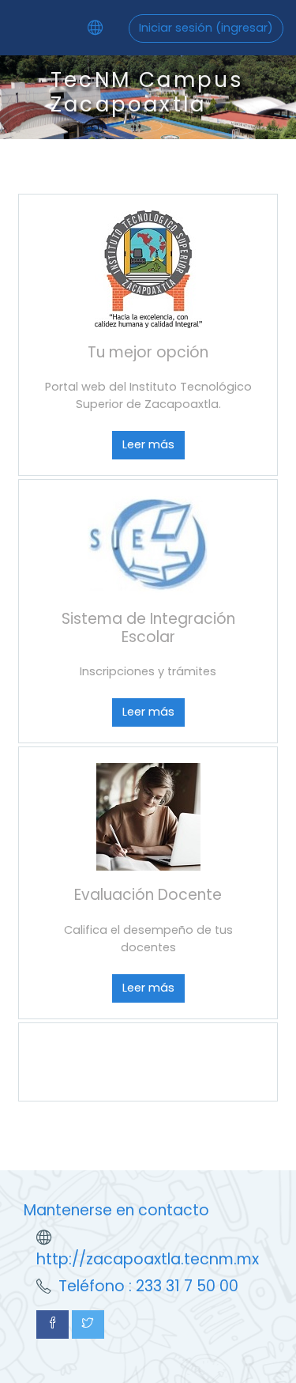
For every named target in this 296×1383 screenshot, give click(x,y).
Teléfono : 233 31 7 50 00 (148, 1286)
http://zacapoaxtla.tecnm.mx (147, 1259)
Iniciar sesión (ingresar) (206, 28)
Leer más (148, 444)
